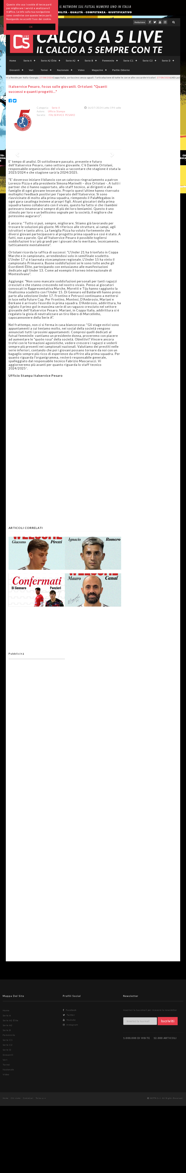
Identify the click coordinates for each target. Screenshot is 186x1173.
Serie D (166, 60)
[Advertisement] (65, 413)
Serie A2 (71, 60)
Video (81, 70)
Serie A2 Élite (49, 60)
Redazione (140, 22)
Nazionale (63, 70)
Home (12, 60)
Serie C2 (148, 60)
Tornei (44, 70)
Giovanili (14, 70)
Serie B (89, 60)
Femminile (108, 60)
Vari (31, 70)
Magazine (97, 70)
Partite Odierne (121, 70)
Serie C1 (128, 60)
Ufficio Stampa (56, 111)
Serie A (27, 60)
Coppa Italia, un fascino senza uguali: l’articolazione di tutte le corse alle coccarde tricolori (82, 77)
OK (31, 26)
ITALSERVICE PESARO (62, 115)
